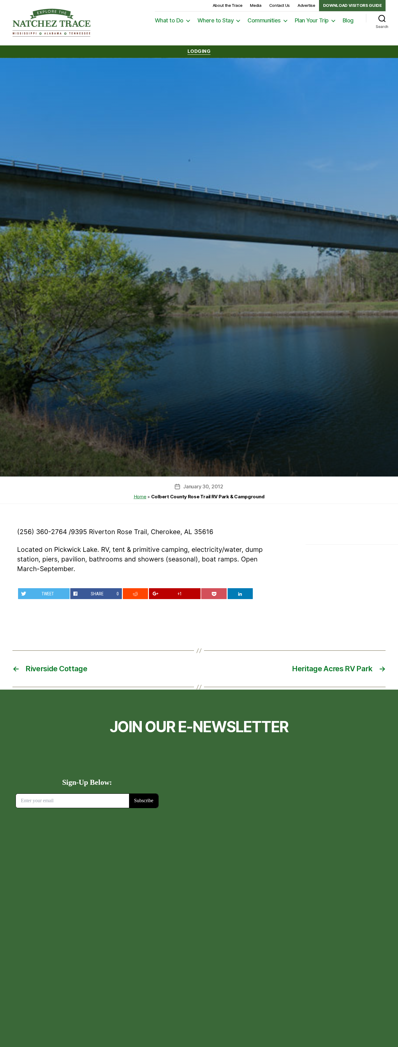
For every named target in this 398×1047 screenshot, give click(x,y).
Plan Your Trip (312, 20)
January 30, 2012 (203, 486)
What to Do (169, 20)
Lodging (199, 51)
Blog (348, 20)
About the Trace (228, 5)
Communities (264, 20)
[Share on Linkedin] (240, 593)
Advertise (306, 5)
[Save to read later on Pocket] (214, 593)
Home (140, 497)
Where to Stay (215, 20)
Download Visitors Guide (352, 5)
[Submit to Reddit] (135, 593)
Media (255, 5)
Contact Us (279, 5)
